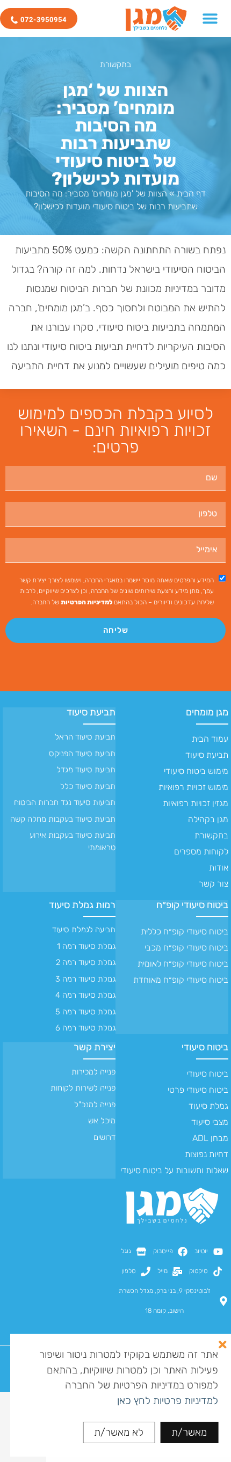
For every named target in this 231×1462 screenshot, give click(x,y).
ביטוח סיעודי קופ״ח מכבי (186, 947)
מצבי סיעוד (209, 1122)
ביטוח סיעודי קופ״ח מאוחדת (180, 980)
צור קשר (213, 884)
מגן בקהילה (208, 819)
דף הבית (191, 193)
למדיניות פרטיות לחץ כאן (167, 1400)
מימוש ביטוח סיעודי (196, 771)
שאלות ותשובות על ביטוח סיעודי (174, 1170)
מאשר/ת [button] (189, 1432)
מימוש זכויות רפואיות (193, 787)
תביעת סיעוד (206, 755)
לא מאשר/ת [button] (118, 1432)
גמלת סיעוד (208, 1106)
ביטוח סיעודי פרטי (198, 1090)
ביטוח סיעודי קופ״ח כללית (184, 931)
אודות (218, 867)
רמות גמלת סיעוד (82, 905)
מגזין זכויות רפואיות (195, 803)
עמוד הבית (210, 739)
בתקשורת (115, 64)
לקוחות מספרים (201, 851)
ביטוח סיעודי (205, 1047)
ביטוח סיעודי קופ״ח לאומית (183, 964)
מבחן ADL (210, 1138)
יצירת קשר (95, 1047)
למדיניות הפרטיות (86, 602)
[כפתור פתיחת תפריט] (210, 18)
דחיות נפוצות (206, 1154)
